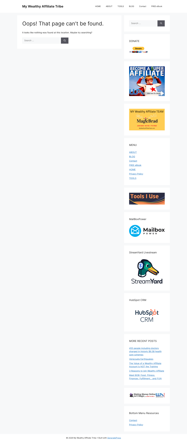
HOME (98, 6)
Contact (142, 6)
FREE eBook (156, 6)
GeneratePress (114, 438)
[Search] (64, 41)
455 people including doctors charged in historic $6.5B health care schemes (145, 351)
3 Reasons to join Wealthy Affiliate (146, 371)
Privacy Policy (136, 174)
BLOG (131, 6)
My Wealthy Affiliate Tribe (42, 6)
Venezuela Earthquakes (141, 359)
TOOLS (121, 6)
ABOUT (109, 6)
